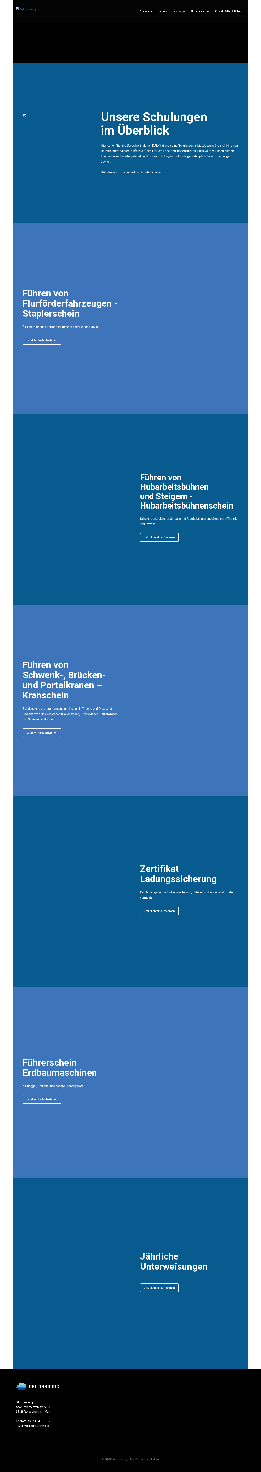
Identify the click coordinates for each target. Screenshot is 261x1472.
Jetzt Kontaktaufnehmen (42, 340)
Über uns (162, 11)
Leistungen (179, 11)
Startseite (146, 11)
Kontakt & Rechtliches (228, 11)
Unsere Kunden (200, 11)
